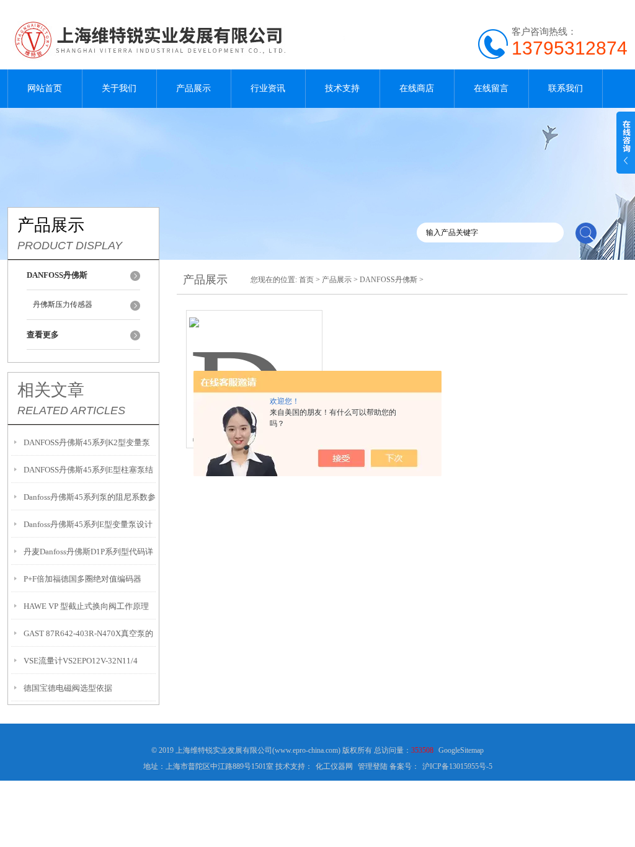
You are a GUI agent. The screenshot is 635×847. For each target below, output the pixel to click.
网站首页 (44, 88)
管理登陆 (373, 766)
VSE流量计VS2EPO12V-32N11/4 (81, 660)
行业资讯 (268, 88)
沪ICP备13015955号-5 (457, 766)
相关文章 (50, 390)
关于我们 (119, 88)
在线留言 (491, 88)
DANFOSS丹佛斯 (388, 279)
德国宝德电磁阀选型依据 (68, 688)
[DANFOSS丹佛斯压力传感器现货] (254, 364)
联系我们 (565, 88)
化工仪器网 (334, 766)
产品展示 (193, 88)
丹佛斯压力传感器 (62, 304)
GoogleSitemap (461, 750)
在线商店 (416, 88)
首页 (306, 279)
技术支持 (342, 88)
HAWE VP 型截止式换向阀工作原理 (86, 606)
